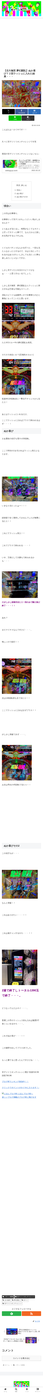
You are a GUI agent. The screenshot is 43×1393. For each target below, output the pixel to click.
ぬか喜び (20, 193)
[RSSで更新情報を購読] (31, 1313)
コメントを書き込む (21, 1358)
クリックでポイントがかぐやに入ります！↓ (20, 1088)
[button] (28, 118)
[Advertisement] (21, 44)
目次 (18, 185)
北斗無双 (7, 1300)
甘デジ (25, 1300)
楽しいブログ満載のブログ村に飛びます (19, 1097)
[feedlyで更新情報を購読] (11, 1313)
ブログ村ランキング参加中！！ (15, 1082)
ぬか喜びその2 (22, 197)
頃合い (19, 190)
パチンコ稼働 (9, 1297)
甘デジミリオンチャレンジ (25, 1297)
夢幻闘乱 (17, 1300)
